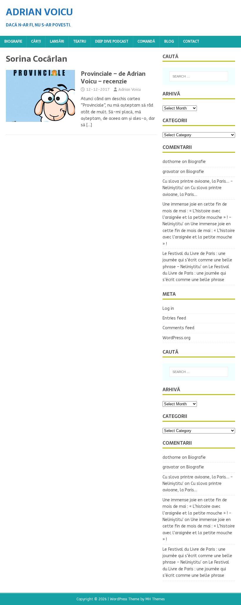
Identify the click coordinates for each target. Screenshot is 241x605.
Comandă (146, 41)
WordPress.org (176, 337)
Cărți (36, 41)
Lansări (57, 41)
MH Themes (155, 599)
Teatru (79, 41)
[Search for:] (198, 76)
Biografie (13, 41)
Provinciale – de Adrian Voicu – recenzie (113, 77)
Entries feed (174, 318)
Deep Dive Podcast (111, 41)
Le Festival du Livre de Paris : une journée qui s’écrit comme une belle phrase (196, 273)
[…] (89, 124)
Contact (191, 41)
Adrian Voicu (129, 89)
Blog (169, 41)
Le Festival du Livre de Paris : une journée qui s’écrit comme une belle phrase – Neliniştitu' (197, 260)
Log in (168, 308)
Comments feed (178, 327)
